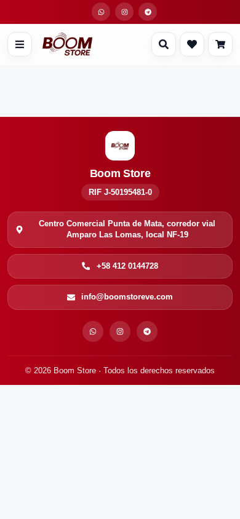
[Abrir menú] (19, 44)
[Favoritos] (192, 44)
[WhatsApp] (92, 331)
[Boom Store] (67, 44)
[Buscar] (163, 44)
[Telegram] (147, 331)
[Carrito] (220, 44)
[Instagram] (120, 331)
